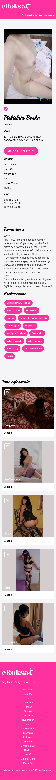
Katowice (28, 737)
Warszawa (28, 689)
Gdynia (28, 741)
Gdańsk (28, 711)
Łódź (28, 698)
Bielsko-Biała (28, 728)
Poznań (28, 707)
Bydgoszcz (28, 720)
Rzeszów (28, 763)
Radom (28, 750)
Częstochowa (28, 746)
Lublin (28, 724)
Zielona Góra (28, 759)
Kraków (28, 694)
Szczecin (28, 715)
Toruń (28, 754)
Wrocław (28, 702)
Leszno (8, 124)
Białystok (28, 733)
